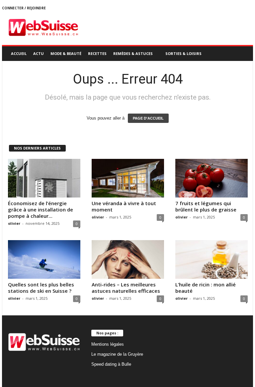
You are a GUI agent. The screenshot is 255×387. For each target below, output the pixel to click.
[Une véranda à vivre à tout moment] (128, 178)
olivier (14, 223)
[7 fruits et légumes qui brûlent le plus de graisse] (211, 178)
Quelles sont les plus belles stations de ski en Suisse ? (41, 287)
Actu (38, 53)
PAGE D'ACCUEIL (148, 118)
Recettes (97, 53)
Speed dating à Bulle (111, 364)
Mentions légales (107, 344)
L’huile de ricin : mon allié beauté (205, 287)
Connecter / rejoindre (24, 8)
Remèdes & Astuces (133, 53)
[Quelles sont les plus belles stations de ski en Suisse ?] (44, 259)
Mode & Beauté (65, 53)
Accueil (19, 53)
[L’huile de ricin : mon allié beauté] (211, 259)
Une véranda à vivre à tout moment (124, 206)
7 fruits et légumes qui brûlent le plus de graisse (205, 206)
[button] (243, 53)
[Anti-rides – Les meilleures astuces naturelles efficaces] (128, 259)
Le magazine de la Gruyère (117, 354)
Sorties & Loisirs (183, 53)
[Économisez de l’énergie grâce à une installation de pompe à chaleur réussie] (44, 178)
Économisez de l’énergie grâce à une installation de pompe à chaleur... (40, 209)
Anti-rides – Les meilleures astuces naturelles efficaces (126, 287)
